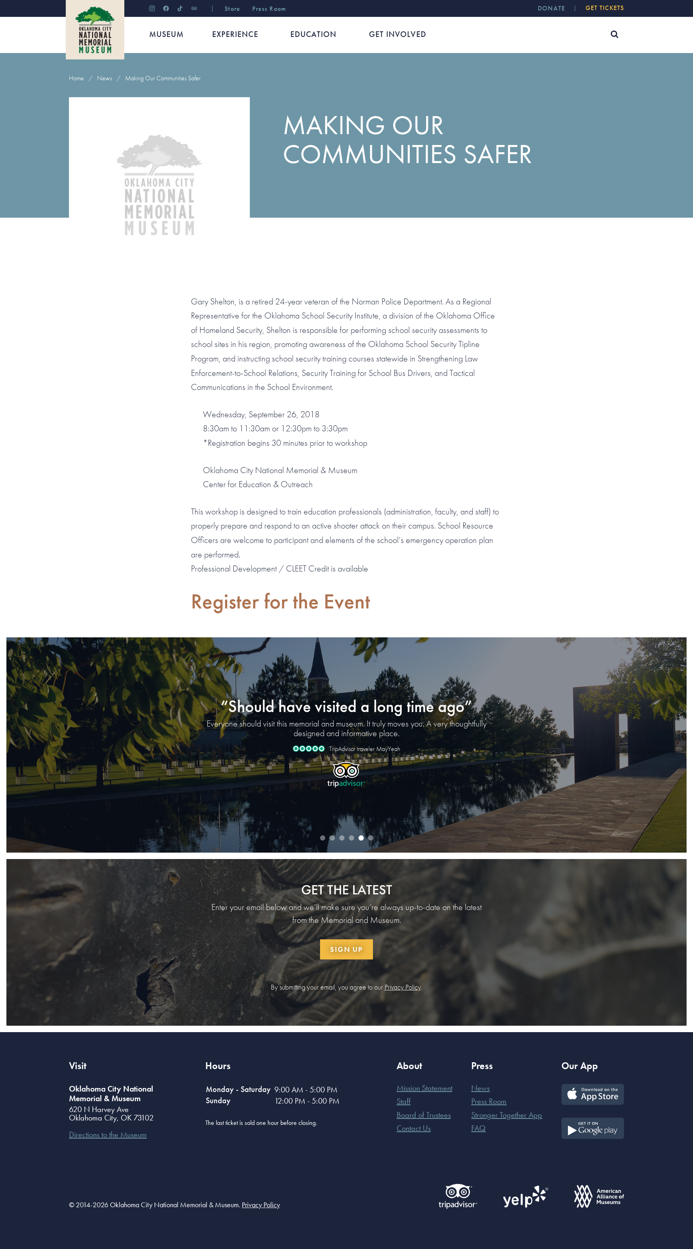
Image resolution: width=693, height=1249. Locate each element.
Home (76, 78)
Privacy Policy (403, 987)
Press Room (489, 1101)
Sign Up (346, 949)
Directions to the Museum (108, 1134)
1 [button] (322, 838)
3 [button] (342, 838)
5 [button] (361, 838)
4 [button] (351, 838)
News (104, 78)
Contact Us (414, 1128)
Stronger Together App (506, 1115)
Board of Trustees (424, 1115)
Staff (404, 1101)
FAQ (478, 1128)
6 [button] (371, 838)
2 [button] (332, 838)
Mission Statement (424, 1088)
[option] (346, 737)
